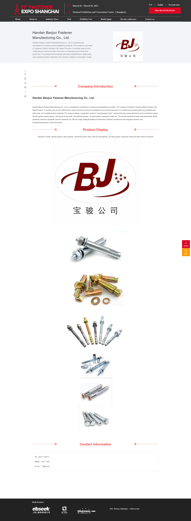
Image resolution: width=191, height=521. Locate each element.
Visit (69, 19)
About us (33, 19)
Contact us (149, 19)
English (160, 5)
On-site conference (128, 19)
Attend (186, 246)
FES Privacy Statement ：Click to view (125, 509)
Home (17, 19)
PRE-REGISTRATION (165, 10)
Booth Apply (106, 19)
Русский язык (174, 5)
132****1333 (45, 461)
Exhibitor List (86, 19)
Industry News (52, 19)
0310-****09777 (43, 457)
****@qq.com (45, 466)
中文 (150, 5)
